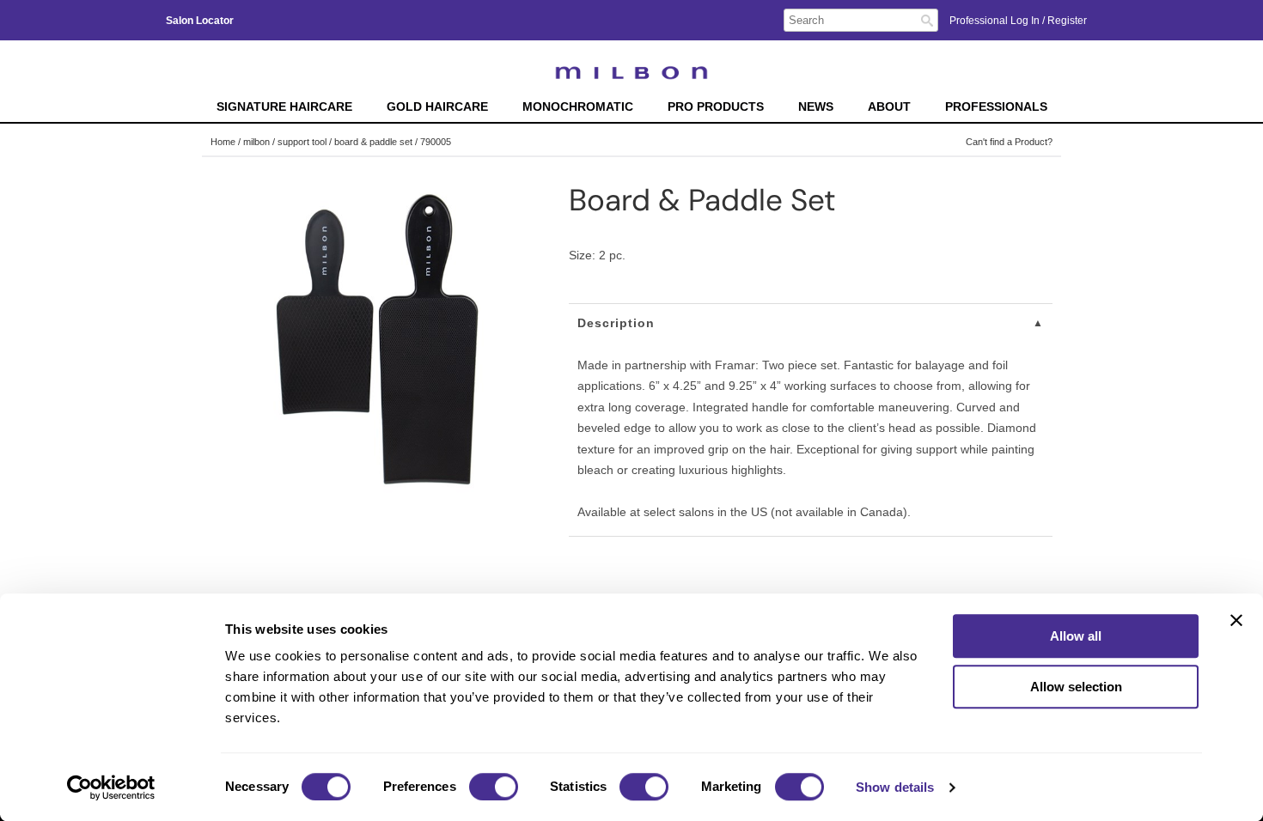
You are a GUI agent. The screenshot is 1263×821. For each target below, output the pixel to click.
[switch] (493, 786)
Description (616, 323)
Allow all (1075, 636)
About (889, 106)
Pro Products (716, 106)
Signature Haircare (284, 106)
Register (1067, 21)
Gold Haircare (437, 106)
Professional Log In (995, 21)
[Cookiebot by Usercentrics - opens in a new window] (111, 787)
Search (927, 21)
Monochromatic (577, 106)
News (815, 106)
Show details (895, 787)
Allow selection (1076, 686)
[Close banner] (1236, 620)
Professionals (996, 106)
